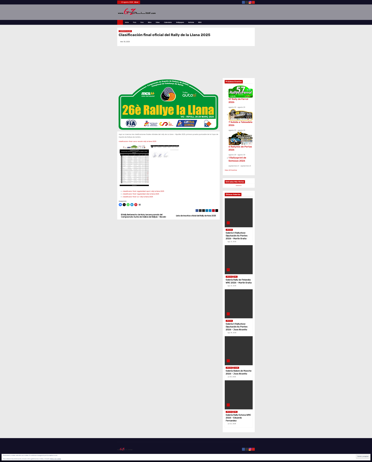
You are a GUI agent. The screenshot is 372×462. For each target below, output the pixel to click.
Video (158, 22)
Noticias (191, 22)
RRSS (200, 22)
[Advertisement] (186, 63)
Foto (134, 22)
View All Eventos (231, 170)
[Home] (120, 22)
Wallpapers (180, 22)
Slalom (236, 367)
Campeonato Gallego (125, 31)
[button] (254, 22)
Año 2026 (229, 229)
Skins (150, 22)
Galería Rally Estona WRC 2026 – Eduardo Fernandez (238, 418)
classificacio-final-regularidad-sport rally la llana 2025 (143, 191)
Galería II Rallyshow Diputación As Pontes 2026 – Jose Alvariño (237, 327)
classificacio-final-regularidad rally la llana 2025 (141, 194)
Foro (142, 22)
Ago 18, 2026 (232, 333)
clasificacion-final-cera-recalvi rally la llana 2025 (137, 141)
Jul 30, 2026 (232, 377)
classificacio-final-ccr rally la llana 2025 (138, 197)
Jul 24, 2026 (232, 424)
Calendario (168, 22)
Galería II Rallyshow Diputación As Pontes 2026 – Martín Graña (237, 236)
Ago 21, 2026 (232, 242)
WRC (235, 276)
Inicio (127, 22)
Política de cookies (55, 459)
